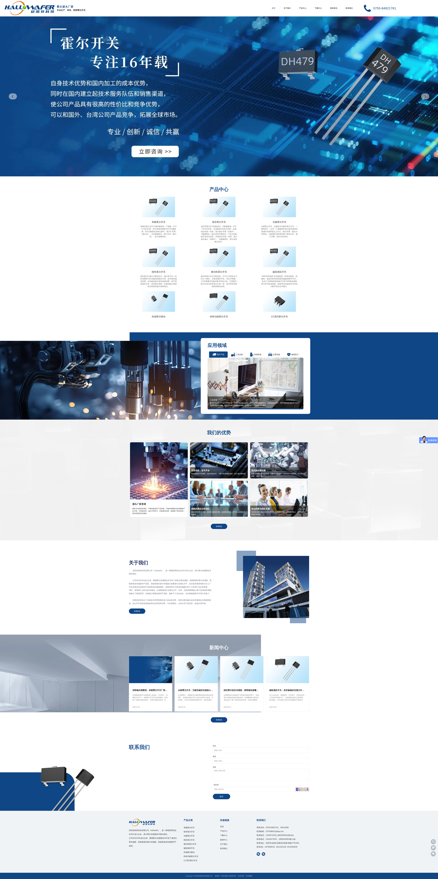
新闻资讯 (333, 8)
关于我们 (287, 8)
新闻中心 (223, 840)
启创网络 (249, 876)
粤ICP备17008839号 (228, 876)
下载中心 (318, 8)
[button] (13, 96)
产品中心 (302, 8)
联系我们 (349, 8)
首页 (273, 8)
